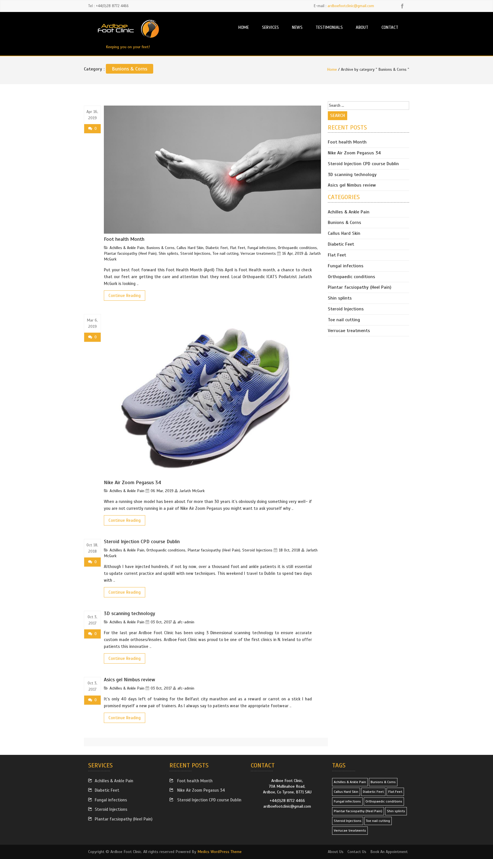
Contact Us (356, 851)
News (297, 27)
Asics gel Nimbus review (129, 679)
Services (270, 27)
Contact (389, 27)
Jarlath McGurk (192, 490)
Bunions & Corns (160, 247)
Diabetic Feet (216, 247)
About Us (336, 851)
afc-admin (185, 622)
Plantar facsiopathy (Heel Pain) (130, 253)
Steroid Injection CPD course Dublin (142, 541)
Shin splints (168, 253)
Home (243, 27)
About (362, 27)
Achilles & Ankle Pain (127, 247)
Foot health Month (124, 239)
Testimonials (329, 27)
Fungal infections (261, 247)
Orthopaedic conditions (297, 247)
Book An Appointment (389, 851)
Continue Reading (124, 295)
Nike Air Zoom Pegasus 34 (132, 482)
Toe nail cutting (226, 253)
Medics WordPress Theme (219, 851)
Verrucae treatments (258, 253)
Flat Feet (237, 247)
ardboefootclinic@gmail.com (351, 6)
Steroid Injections (195, 253)
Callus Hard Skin (190, 247)
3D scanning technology (129, 613)
